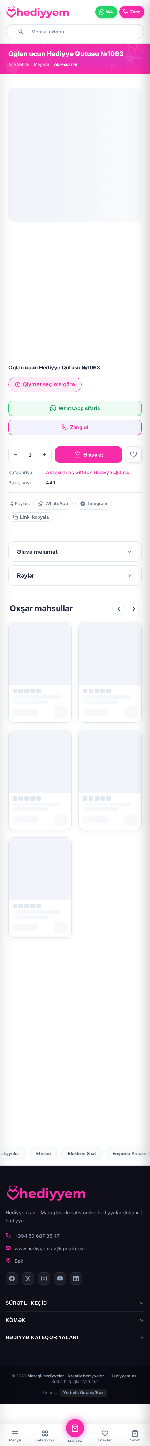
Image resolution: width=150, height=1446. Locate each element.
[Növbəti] (134, 608)
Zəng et (79, 427)
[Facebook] (12, 1278)
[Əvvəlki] (118, 608)
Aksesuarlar (59, 472)
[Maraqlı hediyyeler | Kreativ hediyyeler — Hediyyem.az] (38, 12)
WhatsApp (56, 503)
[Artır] (44, 454)
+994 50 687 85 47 (37, 1236)
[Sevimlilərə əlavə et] (134, 454)
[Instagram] (44, 1278)
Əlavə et (93, 455)
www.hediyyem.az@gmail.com (50, 1248)
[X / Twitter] (28, 1278)
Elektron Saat (28, 1153)
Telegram (97, 503)
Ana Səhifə (18, 64)
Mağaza (42, 64)
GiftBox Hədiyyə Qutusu (102, 472)
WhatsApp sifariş (79, 408)
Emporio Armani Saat (80, 1153)
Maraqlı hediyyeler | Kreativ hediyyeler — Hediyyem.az (82, 1375)
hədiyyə (15, 1220)
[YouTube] (60, 1278)
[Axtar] (20, 31)
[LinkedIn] (76, 1278)
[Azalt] (15, 454)
